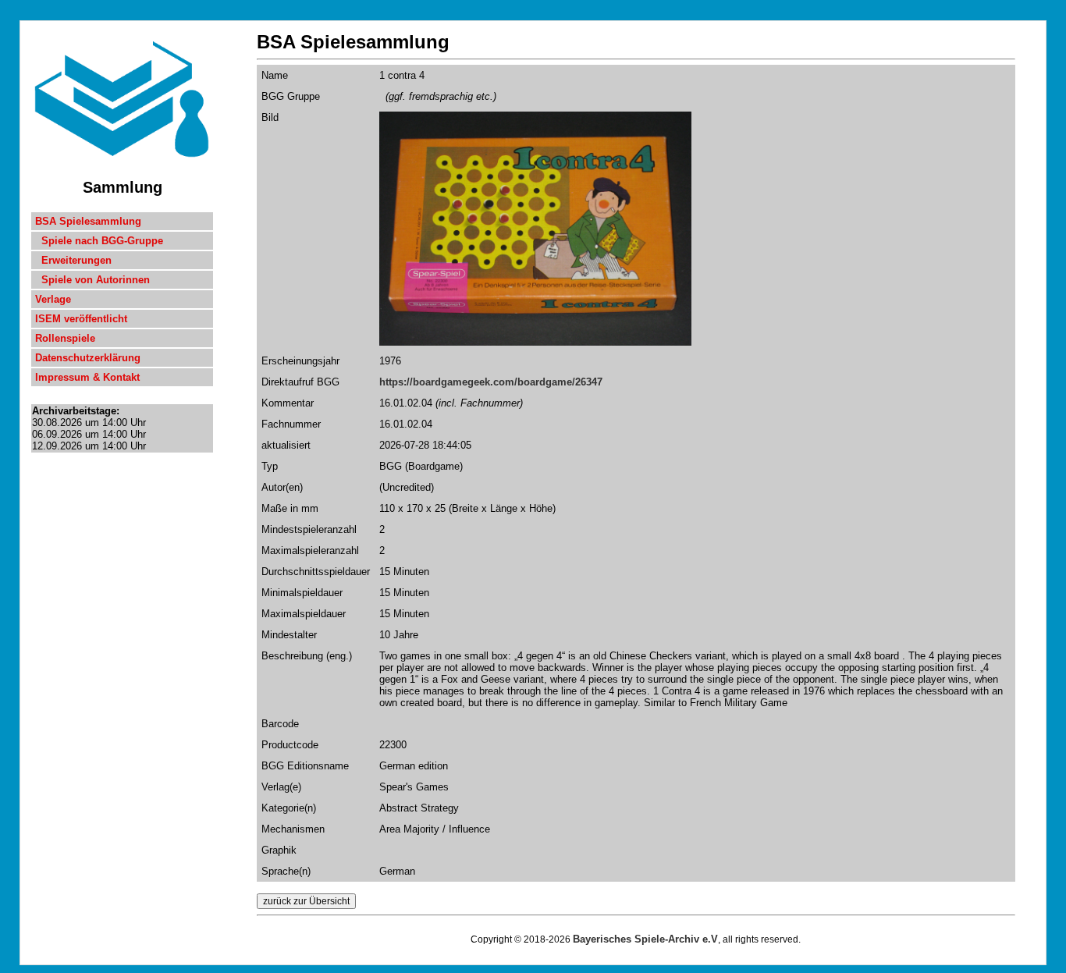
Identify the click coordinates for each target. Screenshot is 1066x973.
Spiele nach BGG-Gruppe (99, 241)
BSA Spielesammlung (88, 221)
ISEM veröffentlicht (81, 319)
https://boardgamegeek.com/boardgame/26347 (490, 382)
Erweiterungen (73, 260)
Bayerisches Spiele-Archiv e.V (645, 939)
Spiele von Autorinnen (92, 280)
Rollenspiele (65, 338)
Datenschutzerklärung (87, 358)
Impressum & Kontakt (87, 377)
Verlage (53, 299)
